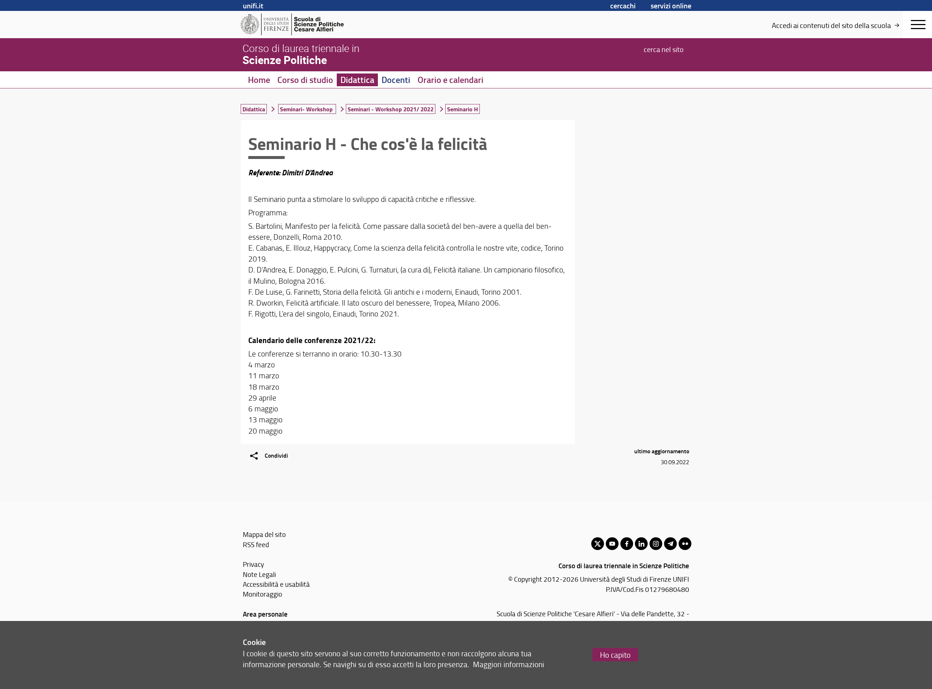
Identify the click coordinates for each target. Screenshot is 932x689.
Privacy (253, 564)
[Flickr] (685, 543)
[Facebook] (626, 543)
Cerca (664, 49)
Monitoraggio (262, 594)
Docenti (396, 79)
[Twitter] (597, 543)
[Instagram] (655, 543)
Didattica (357, 79)
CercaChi (623, 5)
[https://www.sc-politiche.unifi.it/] (297, 24)
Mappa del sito (264, 534)
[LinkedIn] (641, 543)
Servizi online (671, 5)
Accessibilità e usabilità (276, 584)
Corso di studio (305, 79)
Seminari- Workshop (307, 109)
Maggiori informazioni (508, 664)
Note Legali (259, 574)
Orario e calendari (450, 79)
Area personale (265, 614)
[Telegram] (670, 543)
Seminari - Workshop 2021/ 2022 (391, 109)
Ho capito (615, 654)
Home (259, 79)
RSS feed (256, 544)
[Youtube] (612, 543)
